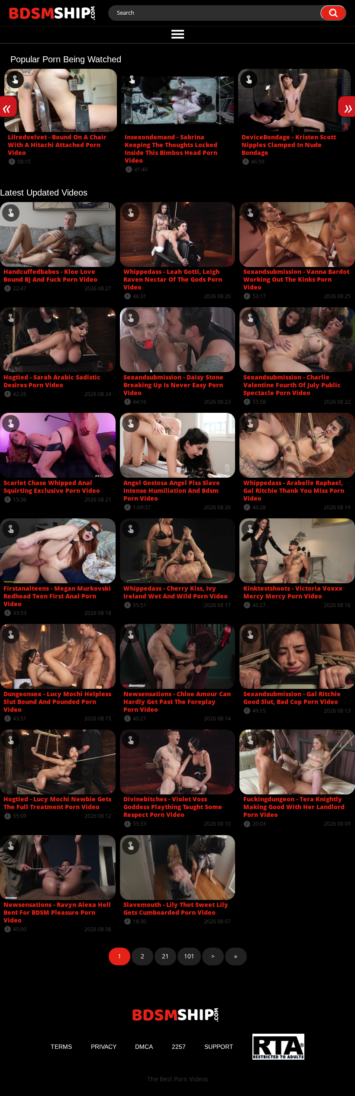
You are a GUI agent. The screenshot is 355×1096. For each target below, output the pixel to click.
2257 (179, 1046)
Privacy (103, 1046)
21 (165, 956)
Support (218, 1046)
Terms (61, 1046)
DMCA (144, 1046)
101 (189, 956)
